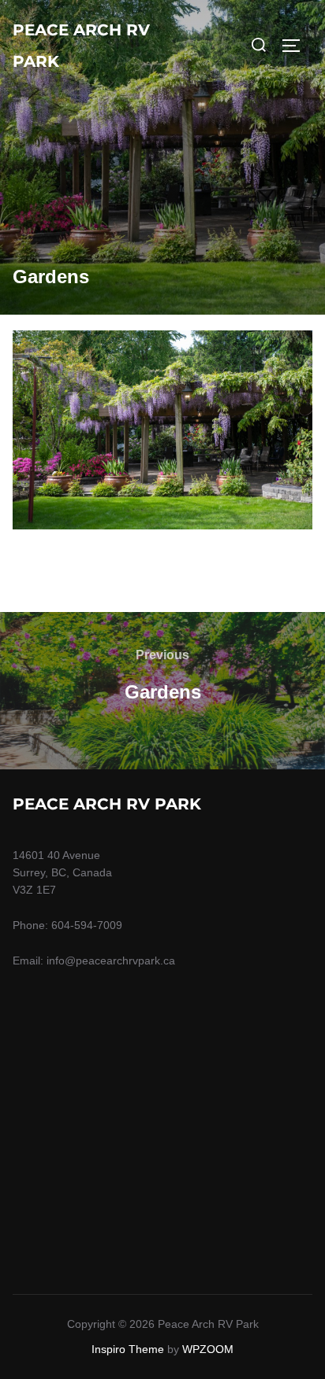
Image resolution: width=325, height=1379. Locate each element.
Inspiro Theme (128, 1349)
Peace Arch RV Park (81, 45)
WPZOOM (207, 1349)
